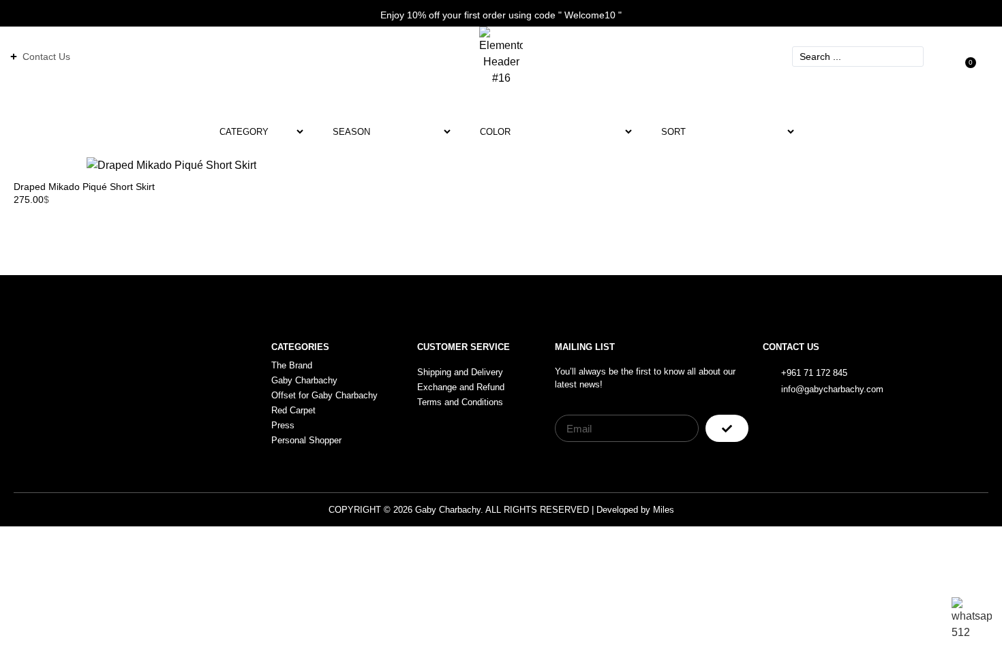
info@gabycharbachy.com (832, 389)
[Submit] (726, 428)
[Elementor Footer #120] (926, 380)
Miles (663, 510)
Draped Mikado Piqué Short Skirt (84, 186)
